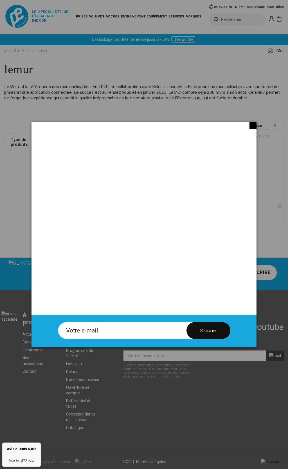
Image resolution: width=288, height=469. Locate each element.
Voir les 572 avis (21, 461)
